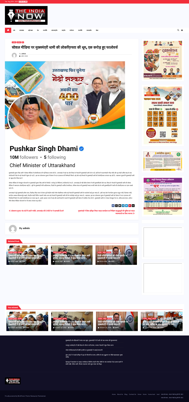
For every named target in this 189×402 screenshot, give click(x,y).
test (158, 394)
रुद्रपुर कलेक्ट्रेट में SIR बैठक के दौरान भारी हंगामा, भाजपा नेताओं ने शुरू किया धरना (71, 256)
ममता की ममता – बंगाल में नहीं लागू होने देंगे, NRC (172, 394)
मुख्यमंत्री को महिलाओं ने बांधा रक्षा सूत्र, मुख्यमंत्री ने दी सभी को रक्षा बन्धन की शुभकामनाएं (25, 258)
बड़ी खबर (30, 30)
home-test (151, 394)
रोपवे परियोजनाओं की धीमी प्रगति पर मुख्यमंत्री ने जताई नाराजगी (112, 256)
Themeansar (42, 396)
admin (23, 53)
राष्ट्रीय (63, 30)
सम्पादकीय (89, 30)
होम (14, 30)
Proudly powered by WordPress (15, 396)
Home (114, 394)
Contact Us (132, 394)
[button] (178, 30)
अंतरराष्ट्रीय (54, 30)
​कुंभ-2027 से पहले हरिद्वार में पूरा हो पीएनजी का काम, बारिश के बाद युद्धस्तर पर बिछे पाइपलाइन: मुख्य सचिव (161, 324)
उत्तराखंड (21, 30)
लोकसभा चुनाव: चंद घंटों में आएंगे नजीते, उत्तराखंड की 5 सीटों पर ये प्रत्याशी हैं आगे (37, 211)
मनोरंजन (72, 30)
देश (38, 30)
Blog (126, 394)
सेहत (97, 30)
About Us (120, 394)
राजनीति (45, 30)
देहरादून (15, 252)
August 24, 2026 (16, 327)
